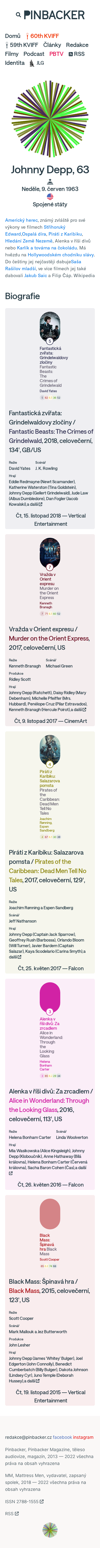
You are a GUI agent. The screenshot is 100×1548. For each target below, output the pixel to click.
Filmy (11, 54)
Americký (15, 220)
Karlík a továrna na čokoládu (47, 248)
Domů (13, 36)
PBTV (56, 54)
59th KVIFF (24, 45)
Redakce (77, 45)
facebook (62, 1437)
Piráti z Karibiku (65, 234)
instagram (83, 1437)
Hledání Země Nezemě (29, 241)
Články (52, 45)
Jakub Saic (35, 275)
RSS (79, 54)
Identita (15, 63)
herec (32, 220)
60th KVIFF (45, 36)
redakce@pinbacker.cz (28, 1437)
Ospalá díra (34, 234)
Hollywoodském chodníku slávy (61, 255)
